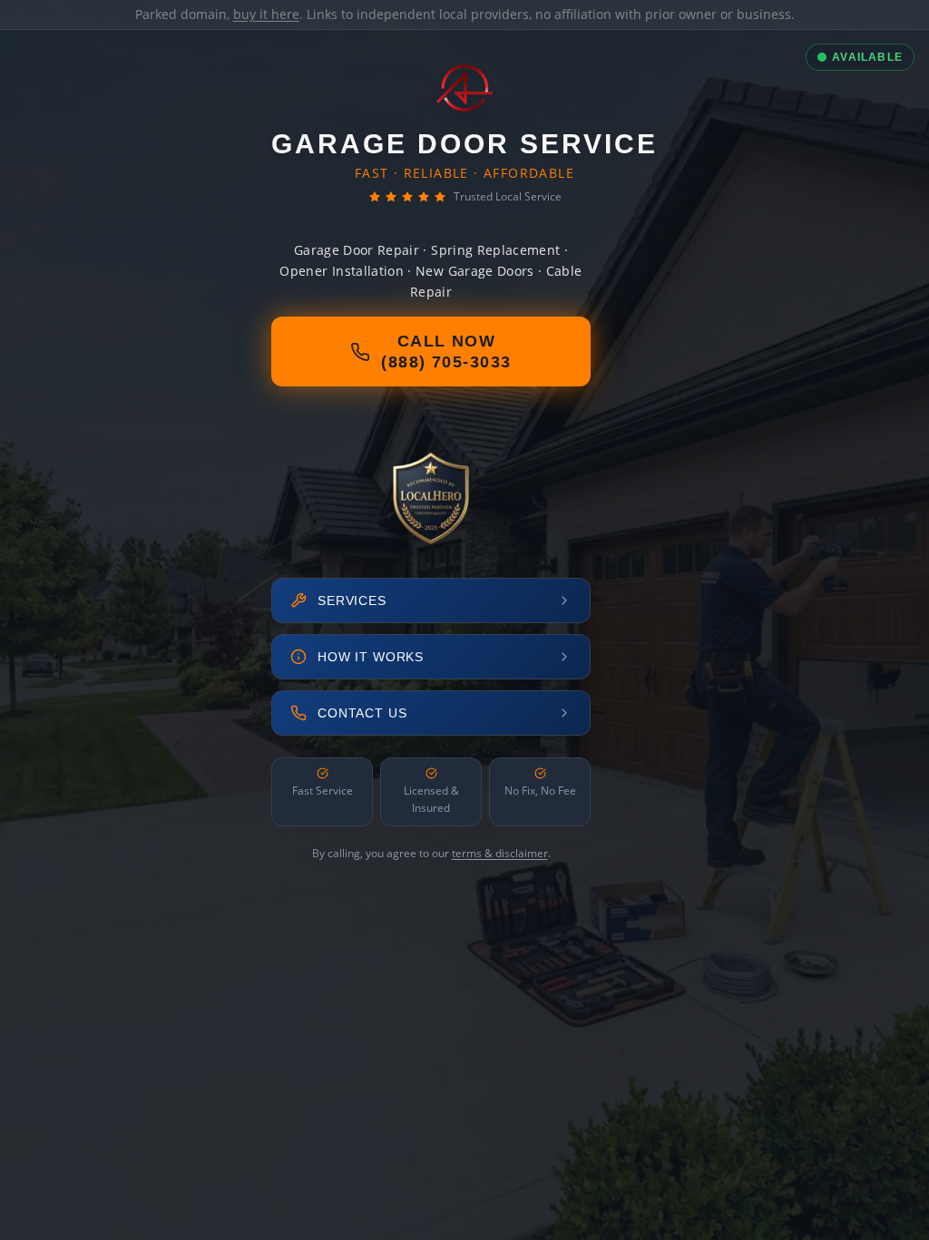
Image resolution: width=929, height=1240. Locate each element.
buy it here (266, 14)
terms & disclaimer (500, 853)
